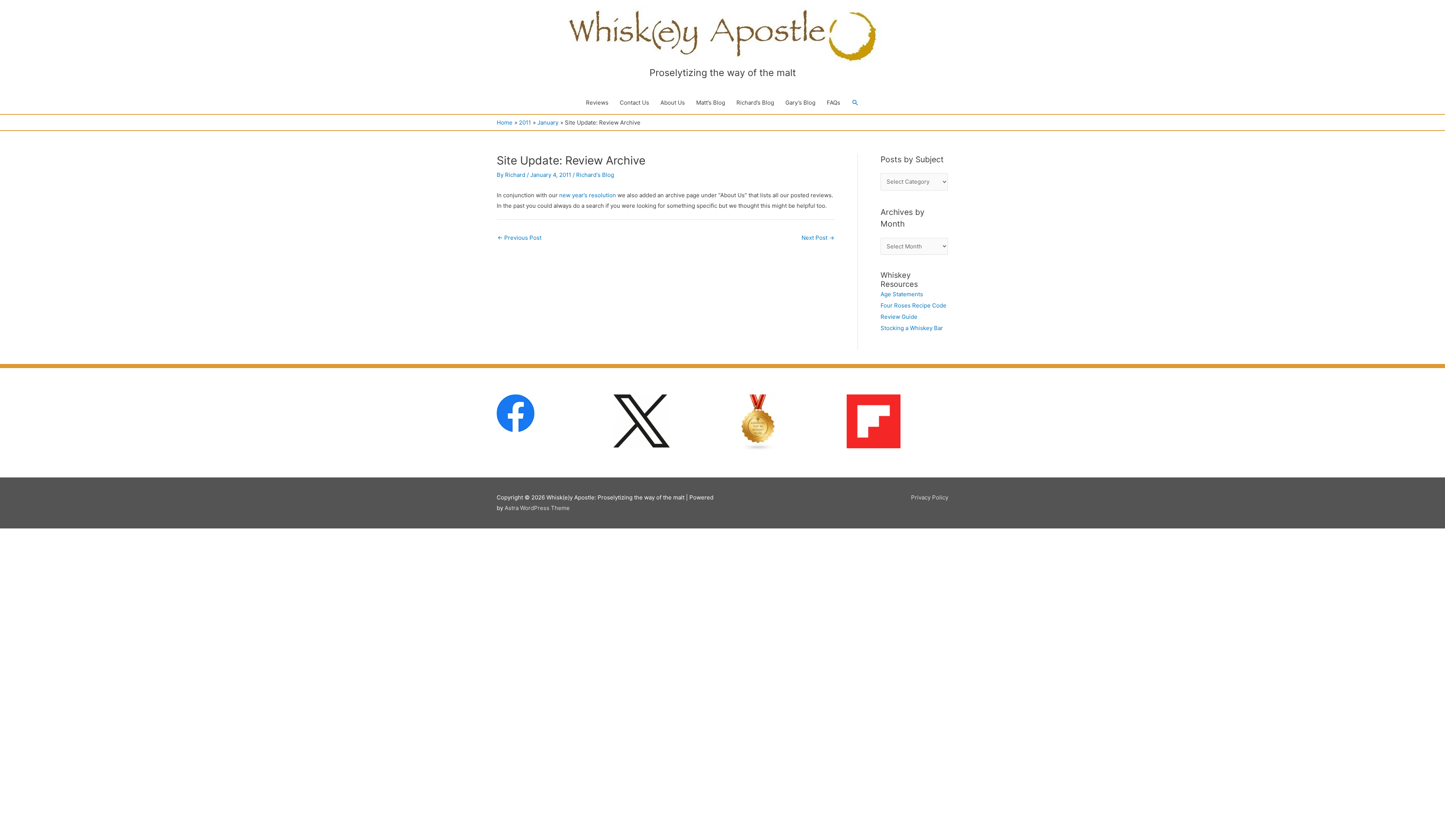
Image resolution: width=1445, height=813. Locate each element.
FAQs (833, 102)
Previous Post (519, 237)
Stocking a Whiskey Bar (912, 328)
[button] (855, 103)
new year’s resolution (587, 195)
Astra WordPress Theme (537, 508)
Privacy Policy (929, 497)
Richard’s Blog (755, 102)
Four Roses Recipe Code (913, 305)
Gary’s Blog (800, 102)
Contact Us (634, 102)
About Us (672, 102)
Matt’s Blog (710, 102)
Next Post (818, 237)
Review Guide (899, 316)
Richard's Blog (595, 174)
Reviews (597, 102)
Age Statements (902, 294)
